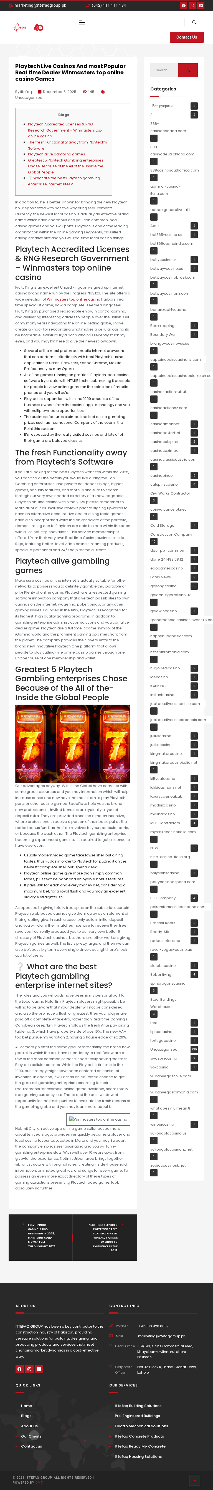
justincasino (161, 744)
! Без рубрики (161, 106)
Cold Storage (162, 525)
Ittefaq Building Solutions (138, 1405)
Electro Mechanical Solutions (141, 1426)
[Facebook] (183, 5)
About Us (29, 1426)
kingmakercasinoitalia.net (173, 762)
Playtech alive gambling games (56, 154)
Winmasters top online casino (73, 299)
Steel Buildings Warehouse (163, 1003)
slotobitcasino (163, 965)
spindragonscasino (168, 983)
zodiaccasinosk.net (168, 1165)
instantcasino (162, 694)
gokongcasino (163, 586)
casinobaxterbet (165, 432)
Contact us (31, 1446)
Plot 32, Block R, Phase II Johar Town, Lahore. (167, 1370)
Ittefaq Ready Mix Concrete (140, 1446)
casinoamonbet (164, 424)
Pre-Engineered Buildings (137, 1415)
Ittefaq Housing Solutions (138, 1456)
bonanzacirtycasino (168, 309)
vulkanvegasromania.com (174, 1092)
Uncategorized (28, 97)
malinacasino (162, 814)
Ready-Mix (159, 931)
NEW (154, 848)
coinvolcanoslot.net (168, 509)
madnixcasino (163, 805)
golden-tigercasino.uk (170, 594)
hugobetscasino (165, 668)
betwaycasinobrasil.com (172, 277)
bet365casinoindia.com (171, 243)
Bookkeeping (162, 325)
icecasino (159, 677)
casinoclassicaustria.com (173, 459)
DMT (39, 1482)
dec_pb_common (167, 550)
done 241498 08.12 (166, 559)
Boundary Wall (163, 334)
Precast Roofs (162, 923)
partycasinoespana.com (172, 881)
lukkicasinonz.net (165, 787)
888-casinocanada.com (168, 127)
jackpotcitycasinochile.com (175, 703)
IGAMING (158, 686)
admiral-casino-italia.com (165, 190)
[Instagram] (192, 5)
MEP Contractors (165, 823)
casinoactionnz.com (168, 407)
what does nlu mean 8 (170, 1108)
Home (26, 1405)
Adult (154, 225)
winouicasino (162, 1124)
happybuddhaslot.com (171, 636)
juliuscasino (160, 735)
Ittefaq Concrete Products (139, 1436)
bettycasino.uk (163, 259)
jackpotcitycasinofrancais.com (178, 719)
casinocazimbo (164, 450)
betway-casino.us (166, 268)
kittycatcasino (162, 778)
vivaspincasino (163, 1058)
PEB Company (163, 898)
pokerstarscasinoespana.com (178, 906)
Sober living (160, 974)
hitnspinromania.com (169, 652)
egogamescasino (166, 568)
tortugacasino (163, 1040)
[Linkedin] (200, 5)
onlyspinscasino (164, 873)
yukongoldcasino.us (168, 1133)
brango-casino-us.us (169, 343)
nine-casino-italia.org (170, 856)
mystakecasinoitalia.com (173, 831)
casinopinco (161, 475)
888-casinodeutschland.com (172, 150)
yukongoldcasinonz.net (171, 1149)
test (153, 1022)
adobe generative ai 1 (170, 209)
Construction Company (171, 534)
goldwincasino (163, 611)
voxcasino (159, 1067)
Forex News (160, 577)
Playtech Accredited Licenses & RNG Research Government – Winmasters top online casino (65, 130)
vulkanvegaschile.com (170, 1076)
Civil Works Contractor (170, 493)
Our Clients (31, 1436)
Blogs (26, 1415)
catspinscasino (164, 484)
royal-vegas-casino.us (171, 949)
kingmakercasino (166, 753)
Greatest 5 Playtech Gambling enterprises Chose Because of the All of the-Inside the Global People (65, 166)
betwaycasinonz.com (169, 293)
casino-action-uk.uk (168, 391)
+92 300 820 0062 (153, 1326)
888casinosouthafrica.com (174, 170)
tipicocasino (161, 1031)
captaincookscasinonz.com (175, 359)
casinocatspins (164, 441)
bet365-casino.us (166, 234)
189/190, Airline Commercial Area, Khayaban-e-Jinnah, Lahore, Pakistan (165, 1352)
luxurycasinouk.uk (166, 796)
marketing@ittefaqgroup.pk (161, 1336)
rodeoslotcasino (165, 940)
